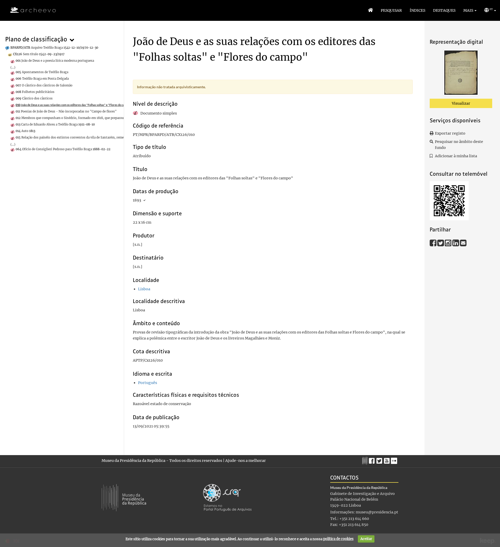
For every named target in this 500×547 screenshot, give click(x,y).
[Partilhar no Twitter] (441, 242)
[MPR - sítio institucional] (365, 460)
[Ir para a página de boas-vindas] (370, 10)
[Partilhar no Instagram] (448, 242)
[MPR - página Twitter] (380, 459)
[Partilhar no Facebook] (433, 242)
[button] (469, 10)
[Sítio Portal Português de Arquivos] (227, 497)
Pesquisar (391, 10)
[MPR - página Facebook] (372, 459)
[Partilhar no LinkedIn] (456, 242)
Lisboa (144, 289)
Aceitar (366, 539)
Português (147, 382)
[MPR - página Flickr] (394, 459)
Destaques (444, 10)
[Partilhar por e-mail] (463, 242)
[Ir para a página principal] (30, 10)
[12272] (461, 73)
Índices (417, 10)
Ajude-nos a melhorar (245, 460)
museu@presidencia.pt (377, 512)
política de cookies (338, 539)
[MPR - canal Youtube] (387, 459)
